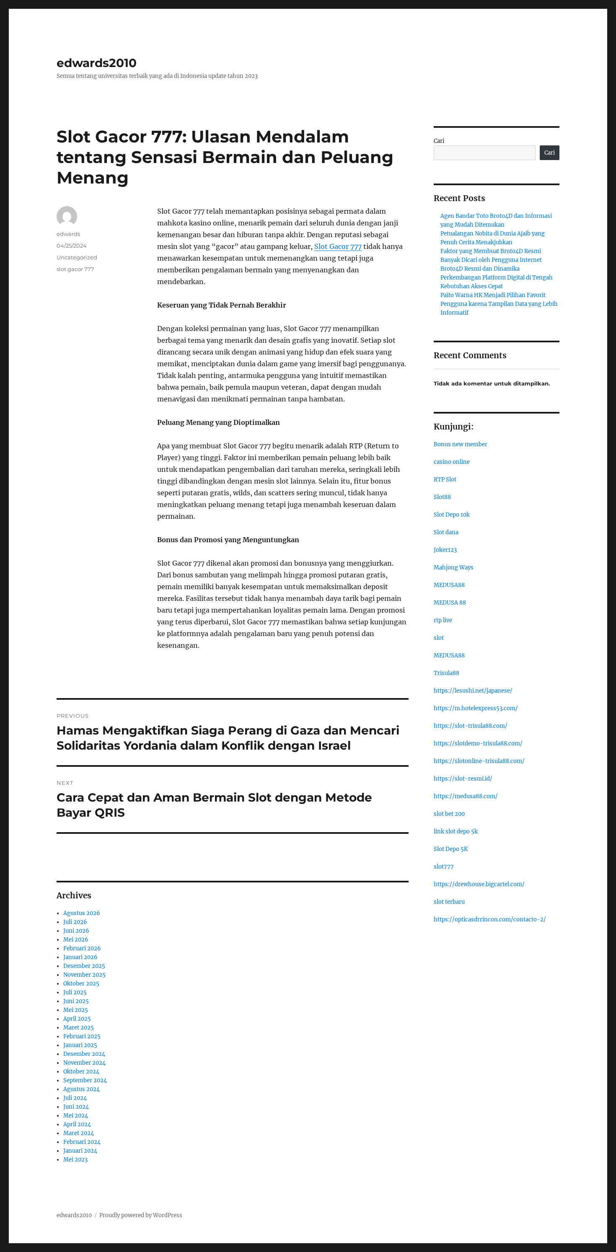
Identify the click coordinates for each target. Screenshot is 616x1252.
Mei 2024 (75, 1115)
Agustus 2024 (81, 1089)
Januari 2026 (80, 957)
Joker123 (445, 550)
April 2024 (77, 1124)
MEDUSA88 (449, 585)
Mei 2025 (75, 1010)
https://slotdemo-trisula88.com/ (478, 743)
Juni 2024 (76, 1106)
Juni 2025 (76, 1001)
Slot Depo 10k (452, 514)
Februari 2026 (82, 948)
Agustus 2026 (81, 913)
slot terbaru (449, 901)
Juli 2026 (75, 922)
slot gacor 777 (75, 269)
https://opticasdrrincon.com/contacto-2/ (490, 919)
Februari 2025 (82, 1036)
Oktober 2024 (81, 1071)
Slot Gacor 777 (338, 246)
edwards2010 (97, 63)
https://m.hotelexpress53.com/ (476, 708)
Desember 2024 (84, 1054)
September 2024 (85, 1080)
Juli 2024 (75, 1098)
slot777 (444, 866)
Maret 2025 (78, 1027)
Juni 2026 (76, 930)
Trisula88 (446, 673)
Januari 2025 (80, 1045)
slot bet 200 (449, 813)
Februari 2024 (82, 1142)
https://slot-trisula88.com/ (470, 725)
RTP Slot (445, 479)
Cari (439, 141)
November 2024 (84, 1062)
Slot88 (442, 497)
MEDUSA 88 (450, 602)
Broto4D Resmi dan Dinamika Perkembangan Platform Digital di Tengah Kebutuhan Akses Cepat (496, 277)
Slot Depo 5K (451, 849)
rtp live (443, 620)
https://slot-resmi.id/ (463, 778)
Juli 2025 (75, 992)
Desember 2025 (84, 966)
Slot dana (446, 532)
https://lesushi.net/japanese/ (473, 690)
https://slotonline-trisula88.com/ (479, 761)
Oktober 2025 (81, 983)
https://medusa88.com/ (466, 796)
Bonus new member (460, 444)
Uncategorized (77, 257)
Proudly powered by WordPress (140, 1215)
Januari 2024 (80, 1150)
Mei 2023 (75, 1159)
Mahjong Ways (454, 567)
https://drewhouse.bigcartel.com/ (479, 884)
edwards (68, 233)
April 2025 (77, 1018)
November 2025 (84, 974)
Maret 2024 (78, 1133)
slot (439, 638)
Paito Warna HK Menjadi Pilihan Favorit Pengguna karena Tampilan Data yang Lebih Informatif (499, 304)
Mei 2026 (75, 939)
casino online (452, 462)
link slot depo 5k (456, 831)
